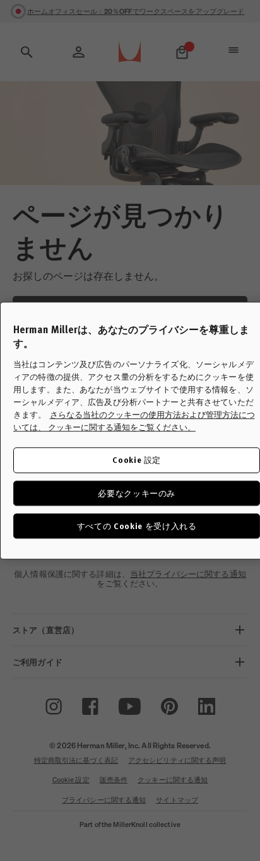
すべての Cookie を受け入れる (137, 526)
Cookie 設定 (136, 460)
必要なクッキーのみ (136, 493)
